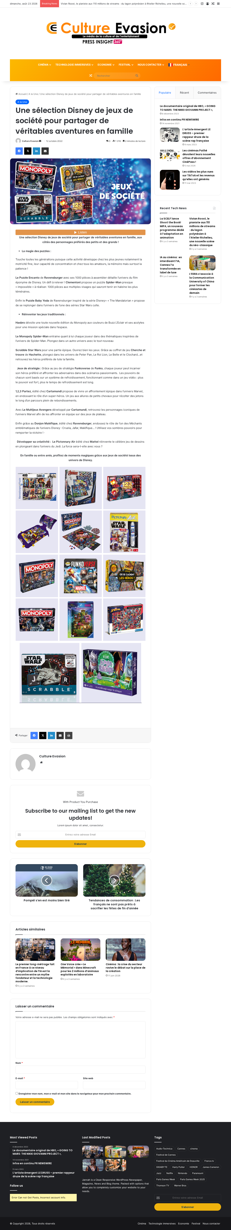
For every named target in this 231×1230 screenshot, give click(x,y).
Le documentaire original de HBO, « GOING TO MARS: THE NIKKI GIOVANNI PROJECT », (187, 108)
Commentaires (207, 92)
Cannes (181, 1148)
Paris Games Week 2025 (192, 1179)
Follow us (16, 1186)
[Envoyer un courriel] (40, 141)
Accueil (22, 94)
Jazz (158, 1173)
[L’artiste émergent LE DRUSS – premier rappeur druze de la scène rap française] (170, 135)
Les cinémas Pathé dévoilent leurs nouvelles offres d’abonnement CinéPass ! (198, 156)
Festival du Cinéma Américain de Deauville (177, 1161)
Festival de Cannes (166, 1154)
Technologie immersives (73, 64)
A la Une (33, 94)
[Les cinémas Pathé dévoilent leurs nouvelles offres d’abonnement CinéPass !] (170, 155)
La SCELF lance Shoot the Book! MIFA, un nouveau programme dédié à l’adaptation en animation (172, 228)
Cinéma (43, 64)
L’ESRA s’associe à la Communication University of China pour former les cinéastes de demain (201, 283)
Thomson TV (162, 1185)
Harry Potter (178, 1167)
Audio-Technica (164, 1148)
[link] (80, 720)
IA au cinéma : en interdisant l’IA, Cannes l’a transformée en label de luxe (102, 3)
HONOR (194, 1167)
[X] (27, 151)
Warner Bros (180, 1185)
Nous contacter (149, 64)
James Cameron (211, 1167)
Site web (88, 1078)
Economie (105, 64)
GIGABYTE (161, 1167)
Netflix (169, 1173)
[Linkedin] (36, 151)
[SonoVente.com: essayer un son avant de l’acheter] (115, 1165)
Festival (125, 64)
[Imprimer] (68, 735)
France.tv (209, 1161)
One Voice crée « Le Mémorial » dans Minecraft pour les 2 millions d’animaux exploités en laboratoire (80, 969)
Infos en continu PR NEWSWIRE (179, 119)
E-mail (20, 1078)
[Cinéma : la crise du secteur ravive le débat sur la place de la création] (125, 949)
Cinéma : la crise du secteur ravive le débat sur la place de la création (125, 967)
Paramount (197, 1173)
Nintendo (182, 1173)
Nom (19, 1062)
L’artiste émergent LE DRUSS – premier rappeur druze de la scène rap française (196, 135)
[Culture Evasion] (115, 33)
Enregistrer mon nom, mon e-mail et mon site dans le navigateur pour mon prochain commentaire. (75, 1093)
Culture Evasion (30, 141)
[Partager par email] (45, 151)
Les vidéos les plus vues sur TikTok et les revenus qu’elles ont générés (198, 175)
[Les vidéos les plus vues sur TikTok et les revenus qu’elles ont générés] (170, 180)
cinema (194, 1148)
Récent (184, 92)
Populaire (165, 92)
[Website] (41, 762)
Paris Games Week (165, 1179)
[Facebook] (19, 151)
